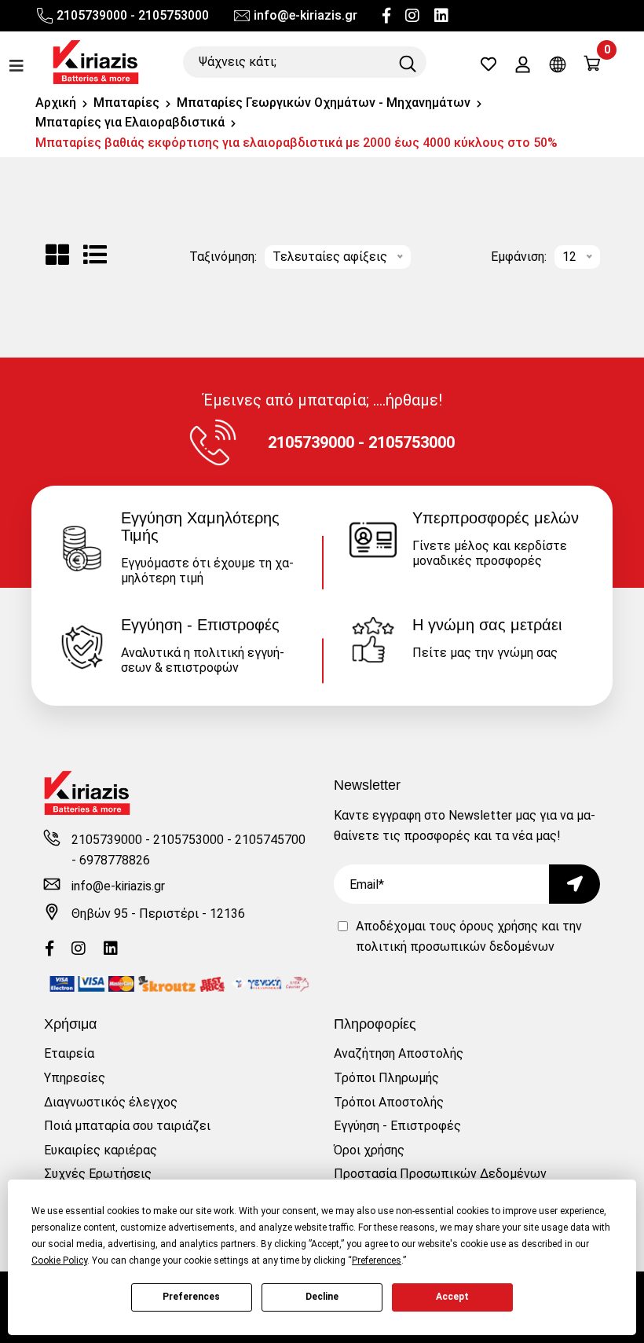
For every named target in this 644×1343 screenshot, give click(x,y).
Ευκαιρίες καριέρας (100, 1150)
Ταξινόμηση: (223, 256)
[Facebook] (386, 16)
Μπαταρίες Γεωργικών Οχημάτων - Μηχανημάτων (323, 102)
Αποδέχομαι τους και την (469, 936)
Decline (322, 1296)
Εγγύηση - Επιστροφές (397, 1125)
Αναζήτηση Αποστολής (398, 1053)
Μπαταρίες (126, 102)
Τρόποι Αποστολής (389, 1102)
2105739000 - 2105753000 (133, 15)
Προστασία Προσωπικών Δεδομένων (440, 1173)
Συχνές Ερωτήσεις (98, 1173)
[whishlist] (488, 65)
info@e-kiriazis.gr (305, 15)
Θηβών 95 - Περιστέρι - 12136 (158, 913)
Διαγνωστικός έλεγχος (110, 1102)
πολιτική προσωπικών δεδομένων (455, 946)
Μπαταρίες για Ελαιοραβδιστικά (130, 122)
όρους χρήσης (498, 926)
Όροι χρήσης (369, 1150)
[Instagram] (412, 16)
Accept (452, 1296)
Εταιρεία (69, 1053)
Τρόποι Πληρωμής (386, 1077)
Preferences (191, 1296)
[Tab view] (57, 255)
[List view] (95, 255)
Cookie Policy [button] (59, 1260)
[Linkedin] (441, 16)
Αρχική (55, 102)
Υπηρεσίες (74, 1077)
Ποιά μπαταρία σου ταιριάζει (127, 1125)
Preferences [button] (376, 1260)
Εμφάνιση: (519, 256)
